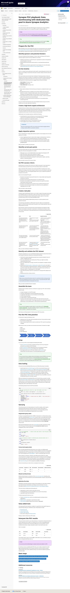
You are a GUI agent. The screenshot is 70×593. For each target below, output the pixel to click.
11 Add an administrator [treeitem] (6, 52)
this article (42, 350)
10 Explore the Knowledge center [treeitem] (7, 50)
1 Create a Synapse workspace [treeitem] (6, 28)
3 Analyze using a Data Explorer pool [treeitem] (6, 33)
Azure (23, 14)
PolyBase (28, 374)
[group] (35, 438)
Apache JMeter (32, 453)
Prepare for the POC (62, 15)
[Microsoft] (1, 8)
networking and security (27, 348)
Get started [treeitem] (4, 25)
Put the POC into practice (63, 17)
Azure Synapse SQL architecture (24, 49)
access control (35, 244)
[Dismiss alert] (68, 2)
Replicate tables (23, 499)
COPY (34, 374)
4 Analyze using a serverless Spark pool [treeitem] (7, 36)
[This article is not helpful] (67, 23)
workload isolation (32, 513)
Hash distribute (23, 501)
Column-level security (24, 511)
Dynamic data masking (24, 512)
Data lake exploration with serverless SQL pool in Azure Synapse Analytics (33, 556)
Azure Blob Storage (30, 368)
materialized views (26, 497)
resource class (31, 417)
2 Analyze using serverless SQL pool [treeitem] (7, 31)
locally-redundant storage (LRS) (41, 369)
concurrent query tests (39, 476)
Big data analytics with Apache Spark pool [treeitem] (7, 93)
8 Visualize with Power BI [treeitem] (7, 46)
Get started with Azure (64, 10)
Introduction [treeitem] (5, 76)
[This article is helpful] (66, 23)
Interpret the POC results (63, 18)
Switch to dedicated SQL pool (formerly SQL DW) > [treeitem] (6, 20)
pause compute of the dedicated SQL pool (42, 359)
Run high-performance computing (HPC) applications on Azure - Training (31, 570)
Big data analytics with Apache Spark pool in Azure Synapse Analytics (32, 558)
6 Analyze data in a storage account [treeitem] (7, 42)
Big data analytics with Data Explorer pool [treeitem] (7, 90)
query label (36, 424)
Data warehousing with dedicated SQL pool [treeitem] (8, 83)
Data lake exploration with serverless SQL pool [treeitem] (7, 86)
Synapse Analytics (28, 14)
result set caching (23, 460)
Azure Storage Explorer (26, 372)
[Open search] (65, 8)
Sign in (68, 8)
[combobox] (6, 15)
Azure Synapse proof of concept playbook (39, 35)
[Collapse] (12, 13)
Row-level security (23, 509)
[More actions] (50, 14)
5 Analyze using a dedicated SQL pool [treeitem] (7, 39)
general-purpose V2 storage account (27, 369)
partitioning (42, 265)
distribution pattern (28, 265)
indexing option (35, 265)
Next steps (60, 19)
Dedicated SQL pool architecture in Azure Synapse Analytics (32, 66)
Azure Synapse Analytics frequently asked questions (29, 561)
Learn (20, 14)
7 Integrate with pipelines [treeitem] (7, 44)
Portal (58, 10)
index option (32, 379)
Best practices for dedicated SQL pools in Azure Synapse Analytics (36, 486)
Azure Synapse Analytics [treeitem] (6, 17)
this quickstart (24, 344)
